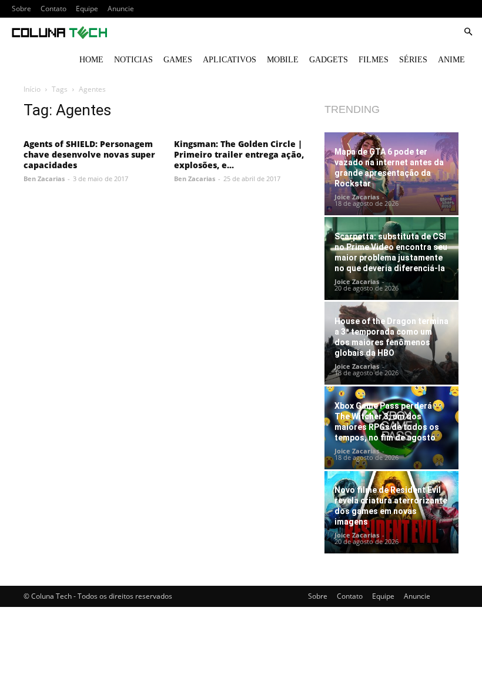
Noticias (133, 59)
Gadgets (328, 59)
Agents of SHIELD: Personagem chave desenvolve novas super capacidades (89, 154)
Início (32, 89)
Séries (413, 59)
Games (177, 59)
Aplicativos (229, 59)
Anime (451, 59)
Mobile (283, 59)
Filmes (374, 59)
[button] (468, 32)
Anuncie (121, 9)
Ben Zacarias (44, 178)
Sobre (21, 9)
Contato (53, 9)
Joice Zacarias (356, 196)
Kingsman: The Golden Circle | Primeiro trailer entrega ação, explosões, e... (239, 154)
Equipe (87, 9)
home (91, 59)
